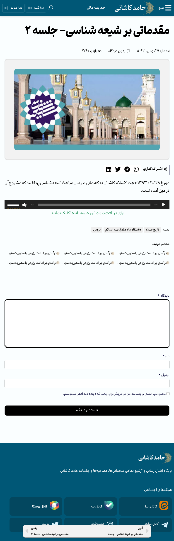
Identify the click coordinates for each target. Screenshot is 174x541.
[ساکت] (24, 204)
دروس (97, 229)
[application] (87, 204)
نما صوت (16, 8)
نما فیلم (39, 8)
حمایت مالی (96, 8)
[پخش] (163, 204)
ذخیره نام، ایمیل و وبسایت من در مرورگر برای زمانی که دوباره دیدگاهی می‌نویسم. (114, 394)
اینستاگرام (97, 524)
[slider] (13, 205)
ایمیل (164, 375)
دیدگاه (163, 296)
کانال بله (96, 506)
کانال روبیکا (39, 506)
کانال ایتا (151, 506)
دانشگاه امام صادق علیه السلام (123, 229)
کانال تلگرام (152, 524)
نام (166, 356)
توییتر (45, 524)
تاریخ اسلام (152, 229)
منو (161, 8)
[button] (155, 169)
